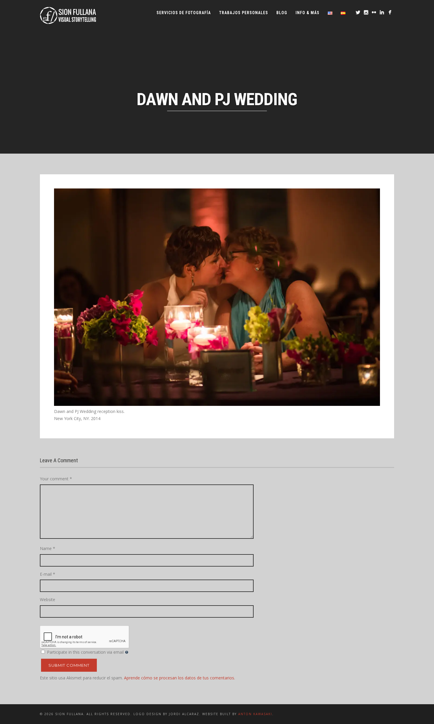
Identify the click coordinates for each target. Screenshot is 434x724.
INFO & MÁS (307, 12)
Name (47, 548)
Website (47, 599)
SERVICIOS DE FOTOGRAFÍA (183, 12)
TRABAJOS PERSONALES (243, 12)
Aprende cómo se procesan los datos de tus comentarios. (179, 678)
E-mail (47, 574)
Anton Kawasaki (255, 714)
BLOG (281, 12)
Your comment (56, 478)
